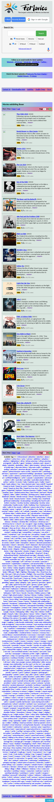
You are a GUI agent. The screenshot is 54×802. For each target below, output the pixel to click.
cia (23, 524)
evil (22, 562)
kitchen (42, 612)
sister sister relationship (39, 714)
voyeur (22, 771)
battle (39, 490)
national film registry (14, 649)
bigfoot (6, 495)
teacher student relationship (25, 739)
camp (48, 507)
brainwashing (25, 501)
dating (41, 541)
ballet (42, 482)
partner (15, 673)
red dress (47, 689)
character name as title (22, 515)
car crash (47, 509)
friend (6, 580)
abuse (47, 457)
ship (24, 710)
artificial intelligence (13, 478)
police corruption (15, 677)
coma (48, 530)
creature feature (25, 536)
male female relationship (24, 622)
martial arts (34, 631)
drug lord (39, 553)
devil (27, 545)
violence (33, 769)
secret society (19, 706)
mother (6, 643)
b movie (19, 482)
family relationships (38, 566)
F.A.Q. (49, 89)
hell (14, 593)
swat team (7, 735)
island (35, 608)
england (5, 559)
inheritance (7, 606)
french (48, 578)
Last (18, 109)
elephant (22, 557)
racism (18, 689)
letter (38, 614)
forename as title (27, 576)
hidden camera (40, 593)
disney (23, 549)
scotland (29, 704)
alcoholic (11, 465)
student (10, 727)
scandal (12, 702)
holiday (40, 595)
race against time (8, 689)
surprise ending (42, 731)
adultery (6, 461)
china (47, 520)
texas (11, 744)
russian (47, 698)
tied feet (19, 746)
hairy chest (6, 589)
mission (21, 639)
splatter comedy (39, 721)
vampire (27, 765)
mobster (43, 639)
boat (49, 497)
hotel (5, 601)
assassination (38, 478)
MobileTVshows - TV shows (27, 76)
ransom (30, 689)
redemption (6, 691)
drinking (46, 551)
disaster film (45, 547)
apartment (14, 474)
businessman (45, 505)
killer (27, 612)
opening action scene (41, 666)
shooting (31, 710)
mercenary (32, 635)
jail (50, 608)
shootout (38, 710)
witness (16, 777)
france (34, 578)
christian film (23, 522)
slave (44, 716)
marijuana (38, 629)
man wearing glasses (10, 626)
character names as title (10, 518)
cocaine (48, 528)
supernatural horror (33, 729)
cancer (12, 509)
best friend (34, 492)
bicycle (49, 492)
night (38, 654)
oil (51, 660)
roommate (29, 698)
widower (38, 775)
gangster (23, 582)
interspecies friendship (35, 606)
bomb (6, 499)
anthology (46, 472)
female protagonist (38, 570)
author (5, 482)
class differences (44, 526)
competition (27, 532)
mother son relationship (42, 643)
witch (10, 777)
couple (43, 534)
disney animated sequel (35, 549)
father (10, 568)
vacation (20, 765)
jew (24, 610)
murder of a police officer (43, 645)
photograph (43, 673)
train (10, 754)
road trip (49, 696)
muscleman (17, 647)
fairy (15, 566)
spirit (30, 721)
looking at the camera (10, 618)
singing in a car (7, 714)
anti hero (5, 474)
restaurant (35, 693)
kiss (36, 612)
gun (30, 587)
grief (45, 585)
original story (21, 668)
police (5, 677)
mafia (47, 620)
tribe (28, 756)
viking (7, 769)
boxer (29, 499)
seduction (48, 706)
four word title (7, 578)
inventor (6, 608)
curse (24, 539)
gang (17, 582)
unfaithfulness (44, 760)
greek (40, 585)
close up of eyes (27, 528)
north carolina (31, 658)
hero (18, 593)
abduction (31, 457)
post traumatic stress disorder (24, 681)
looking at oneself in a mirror (39, 616)
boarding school (40, 497)
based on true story (31, 488)
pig (27, 675)
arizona (17, 476)
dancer (17, 541)
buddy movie (18, 505)
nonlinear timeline (17, 658)
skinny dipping (15, 716)
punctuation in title (26, 687)
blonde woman (22, 497)
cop (19, 534)
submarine (18, 727)
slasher (38, 716)
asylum (7, 480)
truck (44, 756)
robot (14, 698)
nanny (48, 647)
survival (25, 733)
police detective (28, 677)
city (17, 526)
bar (19, 484)
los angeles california (27, 618)
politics (32, 679)
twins (41, 758)
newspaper (17, 654)
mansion (30, 629)
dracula (26, 551)
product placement (17, 685)
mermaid (40, 635)
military (5, 637)
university (39, 763)
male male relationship (43, 622)
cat (21, 511)
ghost (49, 582)
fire (38, 572)
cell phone (47, 511)
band (48, 482)
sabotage (5, 700)
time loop (6, 748)
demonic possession (44, 543)
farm (4, 568)
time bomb (46, 746)
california (26, 507)
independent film (25, 603)
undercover (24, 760)
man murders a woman (24, 624)
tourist (29, 752)
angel (41, 469)
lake (16, 614)
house (20, 601)
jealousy (18, 610)
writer (10, 783)
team (38, 739)
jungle (6, 612)
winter (4, 777)
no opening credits (22, 656)
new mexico (33, 652)
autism (12, 482)
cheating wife (30, 518)
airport (47, 463)
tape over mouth (39, 737)
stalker (8, 723)
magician (10, 622)
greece (34, 585)
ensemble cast (15, 559)
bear (50, 490)
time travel (27, 748)
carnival (4, 511)
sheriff (19, 710)
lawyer (31, 614)
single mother (19, 714)
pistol (42, 675)
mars (27, 631)
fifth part (11, 572)
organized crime (9, 668)
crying (42, 536)
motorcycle (6, 645)
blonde (12, 497)
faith (28, 566)
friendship (13, 580)
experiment (6, 564)
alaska (4, 465)
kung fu (11, 614)
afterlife (16, 463)
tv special (29, 758)
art (3, 478)
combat (7, 532)
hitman (34, 595)
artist (24, 478)
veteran (6, 767)
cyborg (39, 539)
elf (35, 557)
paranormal (36, 670)
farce (49, 566)
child (11, 520)
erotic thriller (39, 559)
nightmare (5, 656)
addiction (37, 459)
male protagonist (8, 624)
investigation (15, 608)
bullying (32, 505)
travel (11, 756)
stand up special (39, 723)
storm (48, 723)
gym (42, 587)
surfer (13, 731)
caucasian (34, 511)
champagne (46, 513)
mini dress (24, 637)
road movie (40, 696)
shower (29, 712)
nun (8, 660)
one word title (27, 666)
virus (39, 769)
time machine (17, 748)
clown (36, 528)
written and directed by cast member (27, 783)
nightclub (44, 654)
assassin (30, 478)
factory (10, 566)
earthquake (7, 557)
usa (14, 765)
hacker (47, 587)
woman (34, 777)
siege (35, 712)
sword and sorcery (37, 735)
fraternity (41, 578)
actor (24, 459)
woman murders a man (11, 779)
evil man (28, 562)
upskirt (47, 763)
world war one (37, 781)
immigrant (13, 603)
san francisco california (18, 700)
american (13, 469)
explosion (25, 564)
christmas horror (9, 524)
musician (34, 647)
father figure (40, 568)
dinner (10, 547)
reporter (8, 693)
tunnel (10, 758)
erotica (47, 559)
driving (7, 553)
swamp (47, 733)
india (34, 603)
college (12, 530)
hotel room (13, 601)
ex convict (35, 562)
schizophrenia (6, 704)
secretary (28, 706)
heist (46, 591)
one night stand (15, 666)
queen (36, 687)
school (15, 704)
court (49, 534)
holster (47, 595)
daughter (48, 541)
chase (22, 518)
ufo (10, 760)
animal (4, 472)
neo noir (7, 652)
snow (42, 719)
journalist (36, 610)
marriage (6, 631)
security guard (38, 706)
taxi (4, 739)
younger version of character (20, 786)
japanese (10, 610)
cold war (6, 530)
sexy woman (40, 708)
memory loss (44, 633)
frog (20, 580)
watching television (11, 773)
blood (31, 497)
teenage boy (8, 742)
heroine (31, 593)
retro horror (44, 693)
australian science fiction (40, 480)
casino (11, 511)
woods (28, 781)
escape (8, 562)
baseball (49, 484)
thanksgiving (26, 744)
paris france (46, 670)
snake (30, 719)
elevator (30, 557)
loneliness (23, 616)
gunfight (36, 587)
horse (6, 599)
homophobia (18, 597)
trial (23, 756)
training (27, 754)
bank (3, 484)
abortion (40, 457)
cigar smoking (38, 524)
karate (12, 612)
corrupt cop (26, 534)
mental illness (7, 635)
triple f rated (36, 756)
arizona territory (39, 476)
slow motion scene (10, 719)
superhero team (8, 729)
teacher (10, 739)
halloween (15, 589)
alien (26, 465)
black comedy (45, 495)
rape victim (38, 689)
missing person (11, 639)
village (12, 769)
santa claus (31, 700)
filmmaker (31, 572)
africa (22, 461)
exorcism (44, 562)
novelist (40, 658)
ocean (27, 660)
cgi (28, 513)
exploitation (16, 564)
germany (42, 582)
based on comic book (35, 486)
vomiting (15, 771)
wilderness (46, 775)
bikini (18, 495)
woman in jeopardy (45, 777)
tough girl (13, 752)
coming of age (16, 532)
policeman (17, 679)
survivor (32, 733)
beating (5, 492)
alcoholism (19, 465)
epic (23, 559)
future (39, 580)
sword (27, 735)
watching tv (24, 773)
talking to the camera (15, 737)
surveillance (16, 733)
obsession (20, 660)
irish (29, 608)
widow (30, 775)
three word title (9, 746)
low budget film (16, 620)
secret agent (7, 706)
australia (19, 480)
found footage (46, 576)
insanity (15, 606)
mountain (15, 645)
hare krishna (20, 591)
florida (5, 576)
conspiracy (12, 534)
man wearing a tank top (42, 624)
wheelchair (23, 775)
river (33, 696)
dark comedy (32, 541)
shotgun (46, 710)
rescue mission (24, 693)
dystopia (40, 555)
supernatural (20, 729)
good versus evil (19, 585)
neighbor (48, 649)
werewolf (13, 775)
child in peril (19, 520)
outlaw (46, 668)
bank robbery (11, 484)
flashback (49, 574)
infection (41, 603)
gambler (46, 580)
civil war (23, 526)
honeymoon (39, 597)
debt (18, 543)
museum (26, 647)
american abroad (24, 469)
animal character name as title (19, 472)
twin (35, 758)
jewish (29, 610)
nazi (42, 649)
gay (29, 582)
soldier (4, 721)
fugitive (26, 580)
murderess (8, 647)
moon (37, 641)
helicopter (7, 593)
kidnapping (20, 612)
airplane (29, 463)
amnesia (35, 469)
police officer (40, 677)
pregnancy (45, 681)
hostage (43, 599)
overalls (5, 670)
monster (30, 641)
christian (15, 522)
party (21, 673)
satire (6, 702)
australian (26, 480)
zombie (34, 786)
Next (14, 109)
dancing (23, 541)
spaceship (17, 721)
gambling (5, 582)
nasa (3, 649)
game (12, 582)
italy (45, 608)
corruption (35, 534)
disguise (17, 549)
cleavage (5, 528)
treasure (17, 756)
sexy (32, 708)
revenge (12, 696)
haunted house (31, 591)
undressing (33, 760)
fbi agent (22, 570)
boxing (35, 499)
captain (18, 509)
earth (47, 555)
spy (3, 723)
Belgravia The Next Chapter (37, 74)
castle (17, 511)
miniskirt (41, 637)
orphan (30, 668)
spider (24, 721)
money (23, 641)
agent (22, 463)
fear (28, 570)
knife (48, 612)
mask (5, 633)
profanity (29, 685)
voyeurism (30, 771)
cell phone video (8, 513)
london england (12, 616)
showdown (21, 712)
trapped (39, 754)
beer (11, 492)
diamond (34, 545)
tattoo (48, 737)
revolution (20, 696)
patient (27, 673)
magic (4, 622)
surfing (19, 731)
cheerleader (41, 518)
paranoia (27, 670)
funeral (32, 580)
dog (11, 551)
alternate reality (35, 467)
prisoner (40, 683)
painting (20, 670)
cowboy (7, 536)
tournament (37, 752)
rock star (20, 698)
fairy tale (22, 566)
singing (46, 712)
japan (4, 610)
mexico (48, 635)
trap (32, 754)
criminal (35, 536)
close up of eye (14, 528)
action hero (16, 459)
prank (38, 681)
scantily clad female (23, 702)
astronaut (48, 478)
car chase (39, 509)
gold (10, 585)
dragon (32, 551)
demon (32, 543)
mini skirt (32, 637)
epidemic (29, 559)
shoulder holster (9, 712)
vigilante (48, 767)
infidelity (49, 603)
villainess (25, 769)
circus (13, 526)
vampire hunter (37, 765)
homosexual (28, 597)
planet (48, 675)
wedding (5, 775)
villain (18, 769)
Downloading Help (18, 89)
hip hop (27, 595)
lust (31, 620)
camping (5, 509)
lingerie (44, 614)
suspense (39, 733)
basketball (10, 490)
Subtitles (30, 89)
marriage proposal (17, 631)
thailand (17, 744)
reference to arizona (19, 691)
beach (45, 490)
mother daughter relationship (21, 643)
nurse (13, 660)
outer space (38, 668)
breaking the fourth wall (40, 501)
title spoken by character (11, 750)
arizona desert (26, 476)
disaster (37, 547)
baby (25, 482)
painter (12, 670)
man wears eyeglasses (27, 626)
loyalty (26, 620)
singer (41, 712)
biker (12, 495)
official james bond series (40, 660)
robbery (7, 698)
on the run (37, 664)
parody (8, 673)
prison (33, 683)
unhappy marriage (9, 763)
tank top (28, 737)
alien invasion (34, 465)
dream (39, 551)
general (34, 582)
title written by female (29, 750)
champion (8, 515)
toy (45, 752)
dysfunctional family (11, 555)
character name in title (40, 515)
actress (29, 459)
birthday (24, 495)
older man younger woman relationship (26, 662)
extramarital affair (37, 564)
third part (45, 744)
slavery (49, 716)
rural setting (38, 698)
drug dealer (30, 553)
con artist (45, 532)
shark (13, 710)
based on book (9, 486)
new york (43, 652)
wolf (28, 777)
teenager (27, 742)
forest (37, 576)
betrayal (43, 492)
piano (22, 675)
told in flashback (45, 750)
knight (4, 614)
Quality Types (40, 89)
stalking (15, 723)
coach (42, 528)
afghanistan (15, 461)
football (17, 576)
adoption (45, 459)
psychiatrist (46, 685)
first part (9, 574)
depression (6, 545)
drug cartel (20, 553)
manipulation (21, 629)
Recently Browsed (18, 19)
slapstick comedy (28, 716)
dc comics (5, 543)
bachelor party (33, 482)
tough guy (21, 752)
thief (39, 744)
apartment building (26, 474)
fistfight (29, 574)
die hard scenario (45, 545)
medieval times (25, 633)
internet (23, 606)
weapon (45, 773)
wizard (23, 777)
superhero (46, 727)
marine (46, 629)
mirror (47, 637)
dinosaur (18, 547)
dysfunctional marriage (28, 555)
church (18, 524)
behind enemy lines (22, 492)
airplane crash (38, 463)
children (41, 520)
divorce (48, 549)
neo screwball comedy (20, 652)
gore (28, 585)
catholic (26, 511)
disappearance (27, 547)
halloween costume (27, 589)
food (10, 576)
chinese (7, 522)
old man (7, 662)
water (32, 773)
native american (29, 649)
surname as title (29, 731)
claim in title (32, 526)
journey (44, 610)
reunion (4, 696)
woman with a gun (18, 781)
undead (15, 760)
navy (38, 649)
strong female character (31, 725)
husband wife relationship (40, 601)
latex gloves (24, 614)
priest (14, 683)
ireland (24, 608)
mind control (14, 637)
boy (40, 499)
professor (37, 685)
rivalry (27, 696)
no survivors (35, 656)
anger (47, 469)
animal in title (37, 472)
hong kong (48, 597)
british (6, 503)
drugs (46, 553)
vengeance (48, 765)
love (45, 618)
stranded (5, 725)
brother (13, 503)
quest (42, 687)
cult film (18, 539)
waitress (39, 771)
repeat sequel (47, 691)
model (16, 641)
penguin (34, 673)
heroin (24, 593)
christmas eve (43, 522)
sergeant (13, 708)
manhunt (11, 629)
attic (12, 480)
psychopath (13, 687)
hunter (26, 601)
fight (18, 572)
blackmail (5, 497)
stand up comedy (26, 723)
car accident (30, 509)
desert (13, 545)
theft (34, 744)
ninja (12, 656)
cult (12, 539)
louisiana (39, 618)
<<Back (7, 19)
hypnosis (5, 603)
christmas (33, 522)
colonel (32, 530)
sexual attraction (24, 708)
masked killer (13, 633)
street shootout (16, 725)
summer (26, 727)
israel (40, 608)
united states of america (26, 763)
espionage (15, 562)
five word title (39, 574)
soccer (47, 719)
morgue (43, 641)
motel (50, 641)
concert (4, 534)
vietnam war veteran (35, 767)
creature (14, 536)
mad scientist (39, 620)
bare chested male (28, 484)
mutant (41, 647)
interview (48, 606)
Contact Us (6, 89)
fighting (23, 572)
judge (50, 610)
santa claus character (43, 700)
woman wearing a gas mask (31, 779)
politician (25, 679)
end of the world (44, 557)
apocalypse (38, 474)
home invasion (7, 597)
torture (5, 752)
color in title (40, 530)
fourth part (18, 578)
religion (31, 691)
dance (11, 541)
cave (40, 511)
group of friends (21, 587)
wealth (38, 773)
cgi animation (35, 513)
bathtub (19, 490)
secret (50, 704)
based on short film (16, 488)
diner (5, 547)
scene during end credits (40, 702)
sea (35, 704)
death (12, 543)
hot (48, 599)
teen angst (46, 739)
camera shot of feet (38, 507)
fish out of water (19, 574)
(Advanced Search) (25, 49)
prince (20, 683)
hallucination (40, 589)
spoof (48, 721)
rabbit (48, 687)
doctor (6, 551)
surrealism (7, 733)
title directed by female (41, 748)
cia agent (29, 524)
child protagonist (31, 520)
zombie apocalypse (45, 786)
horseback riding (25, 599)
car (24, 509)
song (10, 721)
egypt (15, 557)
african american (32, 461)
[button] (38, 19)
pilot (31, 675)
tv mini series (19, 758)
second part (42, 704)
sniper (36, 719)
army (48, 476)
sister (28, 714)
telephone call (38, 742)
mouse (22, 645)
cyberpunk (31, 539)
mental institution (20, 635)
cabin (4, 507)
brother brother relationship (28, 503)
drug (13, 553)
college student (22, 530)
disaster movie (7, 549)
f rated (47, 564)
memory (35, 633)
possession (40, 679)
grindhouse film (8, 587)
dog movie (18, 551)
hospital (36, 599)
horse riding (14, 599)
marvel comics (45, 631)
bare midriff (41, 484)
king (32, 612)
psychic (5, 687)
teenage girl (18, 742)
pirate (36, 675)
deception (24, 543)
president (7, 683)
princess (27, 683)
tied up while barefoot (32, 746)
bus (37, 505)
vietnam (13, 767)
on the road (27, 664)
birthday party (34, 495)
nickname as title (28, 654)
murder (29, 645)
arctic (11, 476)
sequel (6, 708)
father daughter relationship (24, 568)
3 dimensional (22, 457)
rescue (15, 693)
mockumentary (7, 641)
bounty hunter (20, 499)
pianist (16, 675)
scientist (22, 704)
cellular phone (21, 513)
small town (23, 719)
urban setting (6, 765)
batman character (29, 490)
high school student (16, 595)
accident (8, 459)
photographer (7, 675)
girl (7, 585)
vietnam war (22, 767)
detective (21, 545)
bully (26, 505)
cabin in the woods (14, 507)
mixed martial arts (32, 639)
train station (18, 754)
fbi (16, 570)
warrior (46, 771)
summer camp (36, 727)
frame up (27, 578)
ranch (24, 689)
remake (38, 691)
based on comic (21, 486)
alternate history (21, 467)
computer (36, 532)
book (11, 499)
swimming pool (18, 735)
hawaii (40, 591)
